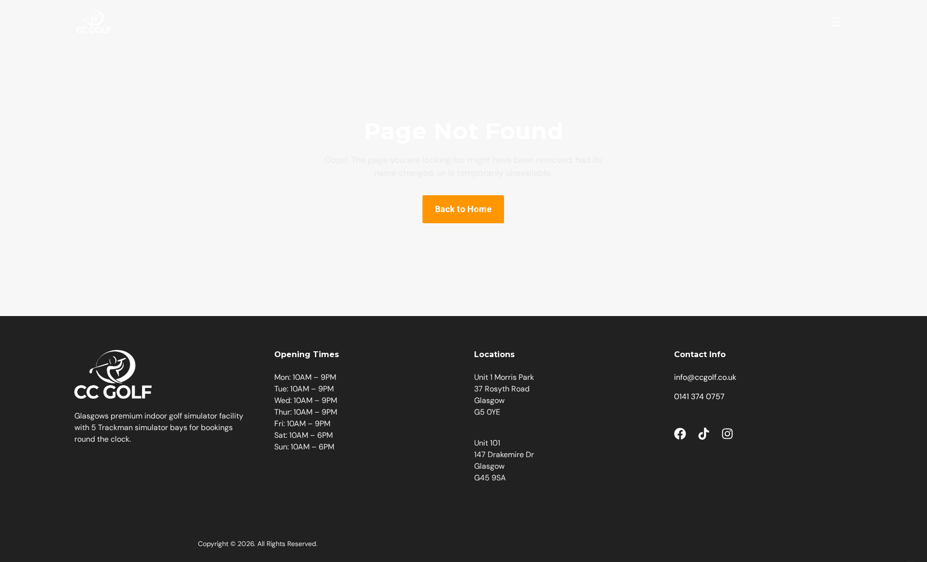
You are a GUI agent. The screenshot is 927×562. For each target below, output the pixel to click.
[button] (836, 22)
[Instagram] (727, 434)
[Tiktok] (704, 434)
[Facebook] (680, 434)
